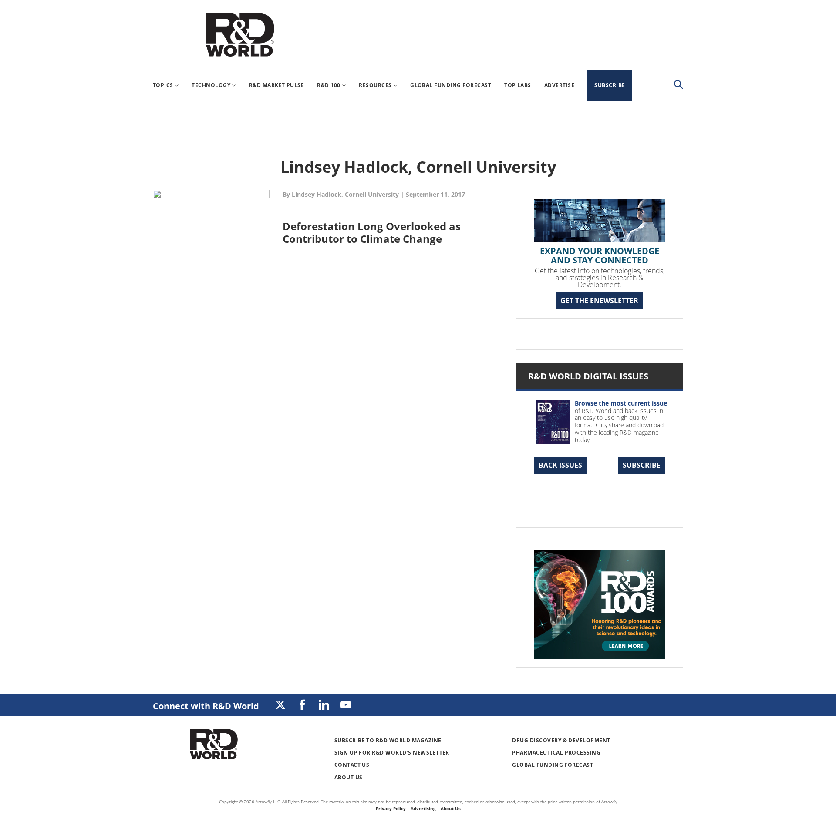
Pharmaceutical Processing (556, 752)
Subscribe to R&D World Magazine (388, 740)
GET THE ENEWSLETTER (599, 300)
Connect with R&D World (206, 706)
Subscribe (642, 465)
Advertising (423, 808)
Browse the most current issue (621, 403)
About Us (348, 777)
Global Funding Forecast (552, 764)
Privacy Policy (391, 808)
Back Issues (560, 465)
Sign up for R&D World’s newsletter (391, 752)
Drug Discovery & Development (561, 740)
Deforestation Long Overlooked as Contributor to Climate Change (372, 232)
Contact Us (352, 764)
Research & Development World (240, 35)
